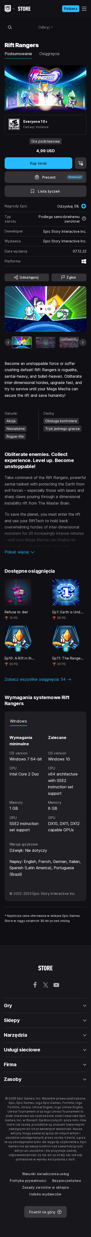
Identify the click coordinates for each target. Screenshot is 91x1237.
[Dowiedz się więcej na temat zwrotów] (84, 219)
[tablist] (45, 721)
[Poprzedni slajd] (8, 342)
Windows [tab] (18, 721)
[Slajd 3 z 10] (69, 342)
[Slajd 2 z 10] (45, 342)
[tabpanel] (45, 779)
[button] (46, 552)
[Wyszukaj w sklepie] (10, 27)
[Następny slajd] (82, 342)
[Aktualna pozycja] (22, 342)
